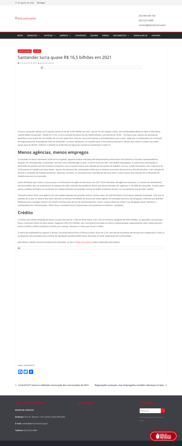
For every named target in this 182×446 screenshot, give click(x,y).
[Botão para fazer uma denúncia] (163, 436)
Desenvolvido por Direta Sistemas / (149, 417)
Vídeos (105, 35)
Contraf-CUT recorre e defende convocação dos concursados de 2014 (53, 385)
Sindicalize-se (140, 35)
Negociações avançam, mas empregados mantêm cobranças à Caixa (129, 385)
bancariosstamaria (47, 63)
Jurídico (64, 35)
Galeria (94, 35)
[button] (38, 35)
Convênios (80, 35)
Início (20, 35)
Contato (156, 35)
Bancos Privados (25, 51)
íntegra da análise (83, 242)
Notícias (48, 35)
